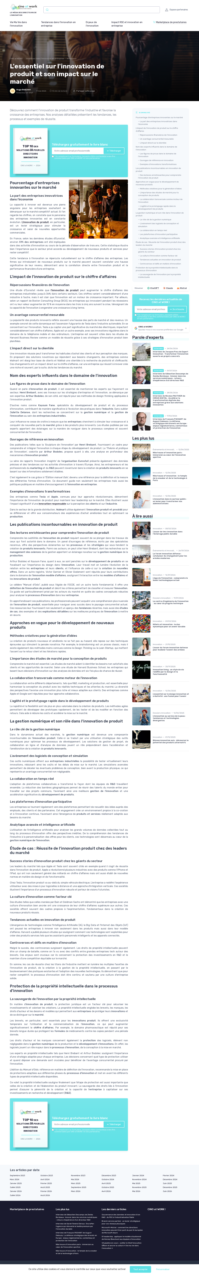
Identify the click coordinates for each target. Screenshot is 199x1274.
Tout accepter (140, 1269)
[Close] (152, 615)
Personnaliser (163, 1269)
